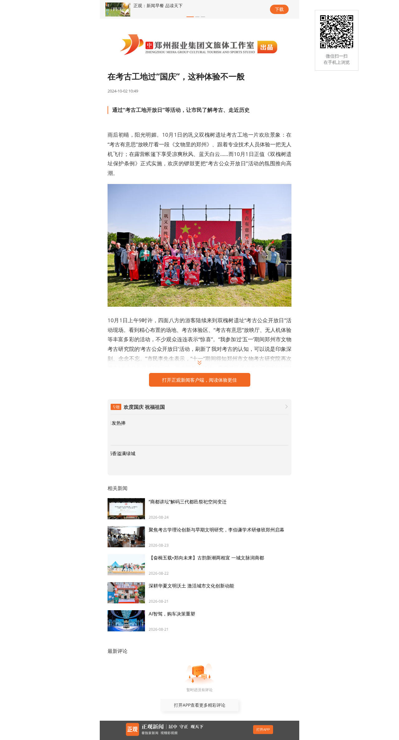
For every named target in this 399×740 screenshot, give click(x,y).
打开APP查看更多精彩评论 (199, 705)
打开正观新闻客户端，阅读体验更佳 (199, 380)
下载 (279, 9)
